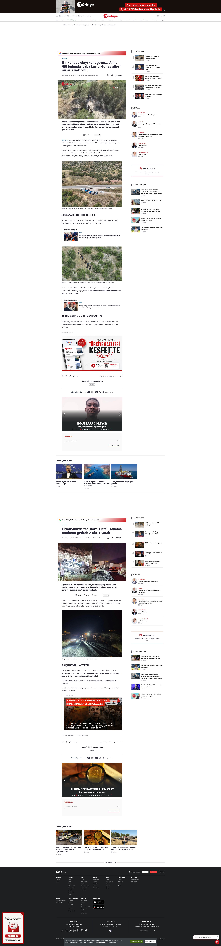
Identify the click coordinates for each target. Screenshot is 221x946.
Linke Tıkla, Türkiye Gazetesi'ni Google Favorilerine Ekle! (81, 53)
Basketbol (83, 890)
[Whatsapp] (108, 75)
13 (95, 429)
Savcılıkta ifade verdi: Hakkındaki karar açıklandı (151, 686)
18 (104, 429)
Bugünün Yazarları (60, 900)
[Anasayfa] (61, 872)
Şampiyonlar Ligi (85, 885)
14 (97, 429)
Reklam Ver (84, 913)
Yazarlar (58, 898)
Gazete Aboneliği (73, 16)
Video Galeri (72, 911)
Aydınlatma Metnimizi (102, 942)
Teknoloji (71, 902)
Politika (58, 879)
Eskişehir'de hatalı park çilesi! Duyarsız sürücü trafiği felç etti (150, 210)
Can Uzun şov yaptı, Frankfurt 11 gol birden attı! (152, 228)
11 (91, 429)
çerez (93, 940)
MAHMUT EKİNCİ (69, 735)
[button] (119, 414)
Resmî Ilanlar (72, 904)
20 (108, 429)
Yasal (82, 911)
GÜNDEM (102, 19)
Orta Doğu (96, 879)
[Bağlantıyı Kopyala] (112, 75)
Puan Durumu (84, 881)
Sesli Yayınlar (134, 881)
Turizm (70, 894)
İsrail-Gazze (96, 888)
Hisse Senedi (72, 885)
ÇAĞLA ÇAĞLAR (69, 332)
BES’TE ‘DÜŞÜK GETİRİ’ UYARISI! (151, 200)
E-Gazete (64, 16)
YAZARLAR (83, 19)
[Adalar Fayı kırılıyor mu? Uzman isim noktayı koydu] (135, 223)
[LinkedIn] (96, 392)
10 (89, 429)
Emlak (70, 890)
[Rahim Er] (134, 124)
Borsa (70, 879)
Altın (70, 881)
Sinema (120, 879)
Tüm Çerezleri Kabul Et (136, 941)
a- (95, 135)
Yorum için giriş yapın (114, 445)
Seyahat (108, 885)
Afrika (94, 885)
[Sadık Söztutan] (134, 145)
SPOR (135, 19)
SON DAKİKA (60, 19)
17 (103, 429)
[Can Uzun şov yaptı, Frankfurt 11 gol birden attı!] (135, 232)
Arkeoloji (120, 881)
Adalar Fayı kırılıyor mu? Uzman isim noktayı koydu (151, 219)
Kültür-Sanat (121, 877)
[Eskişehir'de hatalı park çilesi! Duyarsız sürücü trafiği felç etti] (135, 214)
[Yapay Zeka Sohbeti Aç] (217, 942)
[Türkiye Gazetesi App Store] (98, 902)
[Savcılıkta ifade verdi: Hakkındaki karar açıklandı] (135, 689)
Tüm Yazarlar (59, 902)
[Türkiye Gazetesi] (110, 17)
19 (106, 429)
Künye (82, 904)
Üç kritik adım (142, 154)
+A (99, 135)
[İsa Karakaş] (134, 134)
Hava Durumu (109, 881)
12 (93, 429)
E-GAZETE (145, 872)
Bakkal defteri (142, 145)
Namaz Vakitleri (135, 879)
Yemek (107, 883)
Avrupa (95, 881)
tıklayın (147, 174)
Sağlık (107, 879)
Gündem (58, 877)
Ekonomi (71, 877)
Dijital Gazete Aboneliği (86, 16)
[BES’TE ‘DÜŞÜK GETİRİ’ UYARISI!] (135, 205)
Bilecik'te (65, 140)
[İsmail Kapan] (134, 115)
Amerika (95, 883)
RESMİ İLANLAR (144, 19)
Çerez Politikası (161, 939)
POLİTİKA (111, 19)
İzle (164, 19)
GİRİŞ (160, 16)
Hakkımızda (84, 900)
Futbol (82, 879)
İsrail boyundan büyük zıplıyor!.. (148, 115)
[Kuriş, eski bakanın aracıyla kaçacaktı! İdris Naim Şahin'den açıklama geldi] (140, 96)
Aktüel (107, 888)
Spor (82, 877)
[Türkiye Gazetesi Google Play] (98, 907)
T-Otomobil (71, 892)
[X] (88, 392)
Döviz (70, 883)
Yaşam (107, 877)
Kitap (119, 883)
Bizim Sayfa (134, 877)
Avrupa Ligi (84, 888)
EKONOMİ (119, 19)
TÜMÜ (111, 429)
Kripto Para (71, 888)
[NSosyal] (100, 392)
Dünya (95, 877)
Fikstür (82, 883)
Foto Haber (71, 909)
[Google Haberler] (108, 392)
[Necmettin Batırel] (134, 154)
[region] (110, 942)
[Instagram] (78, 930)
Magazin (71, 900)
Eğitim (57, 881)
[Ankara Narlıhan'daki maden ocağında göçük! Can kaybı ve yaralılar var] (140, 87)
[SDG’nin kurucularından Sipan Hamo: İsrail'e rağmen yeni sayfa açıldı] (140, 545)
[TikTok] (82, 930)
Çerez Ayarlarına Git (150, 941)
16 (101, 429)
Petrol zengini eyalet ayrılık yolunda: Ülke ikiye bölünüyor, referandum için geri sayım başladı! (151, 191)
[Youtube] (74, 930)
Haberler (71, 907)
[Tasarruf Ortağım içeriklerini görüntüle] (71, 20)
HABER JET (154, 19)
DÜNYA (127, 19)
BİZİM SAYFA (93, 19)
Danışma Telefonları (86, 909)
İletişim (83, 902)
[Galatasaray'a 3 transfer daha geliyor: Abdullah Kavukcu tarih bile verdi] (140, 563)
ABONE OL (153, 872)
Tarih (119, 885)
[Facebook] (66, 376)
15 (99, 429)
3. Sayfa (64, 58)
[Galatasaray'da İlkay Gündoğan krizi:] (140, 67)
